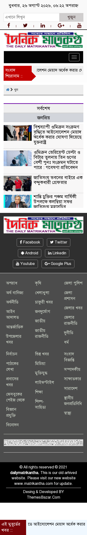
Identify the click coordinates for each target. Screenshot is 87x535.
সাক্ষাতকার (72, 378)
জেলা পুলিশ (73, 283)
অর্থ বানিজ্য (14, 292)
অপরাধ (11, 283)
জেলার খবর (73, 308)
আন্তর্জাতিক (14, 327)
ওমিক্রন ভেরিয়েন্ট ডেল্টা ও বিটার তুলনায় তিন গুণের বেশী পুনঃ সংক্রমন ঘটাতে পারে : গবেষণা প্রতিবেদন (57, 159)
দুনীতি (68, 332)
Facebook (31, 242)
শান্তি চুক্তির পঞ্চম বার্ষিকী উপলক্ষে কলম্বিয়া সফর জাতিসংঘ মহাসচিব (55, 202)
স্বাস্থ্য (67, 413)
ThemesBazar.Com (43, 497)
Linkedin (58, 253)
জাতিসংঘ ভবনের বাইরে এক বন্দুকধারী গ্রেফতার (58, 180)
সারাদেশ (70, 388)
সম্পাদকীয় (72, 369)
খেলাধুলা (42, 292)
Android (31, 253)
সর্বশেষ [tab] (43, 108)
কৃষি (38, 283)
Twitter (60, 242)
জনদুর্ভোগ (42, 311)
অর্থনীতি (12, 302)
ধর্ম (66, 342)
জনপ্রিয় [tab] (43, 118)
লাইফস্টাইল (44, 382)
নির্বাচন (11, 354)
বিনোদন (12, 424)
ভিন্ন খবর (42, 354)
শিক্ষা (39, 392)
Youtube (27, 263)
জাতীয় (40, 321)
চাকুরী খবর (44, 302)
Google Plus (60, 263)
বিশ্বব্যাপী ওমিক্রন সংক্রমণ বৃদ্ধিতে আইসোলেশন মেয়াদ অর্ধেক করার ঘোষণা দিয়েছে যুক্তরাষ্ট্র (58, 134)
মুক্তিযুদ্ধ (41, 373)
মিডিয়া (40, 363)
